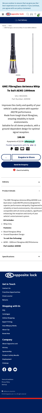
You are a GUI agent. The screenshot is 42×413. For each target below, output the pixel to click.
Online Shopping (8, 318)
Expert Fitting (7, 322)
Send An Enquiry (21, 164)
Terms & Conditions (7, 379)
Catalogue (6, 314)
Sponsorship (7, 351)
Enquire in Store (26, 157)
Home (4, 26)
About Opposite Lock (10, 344)
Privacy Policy (6, 382)
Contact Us (6, 288)
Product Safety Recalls (10, 355)
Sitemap (5, 363)
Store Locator (7, 296)
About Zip (5, 329)
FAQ (3, 310)
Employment (7, 359)
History (5, 347)
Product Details (8, 191)
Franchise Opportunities (11, 292)
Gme (10, 26)
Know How (6, 333)
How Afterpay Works (9, 326)
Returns (5, 300)
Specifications (8, 256)
